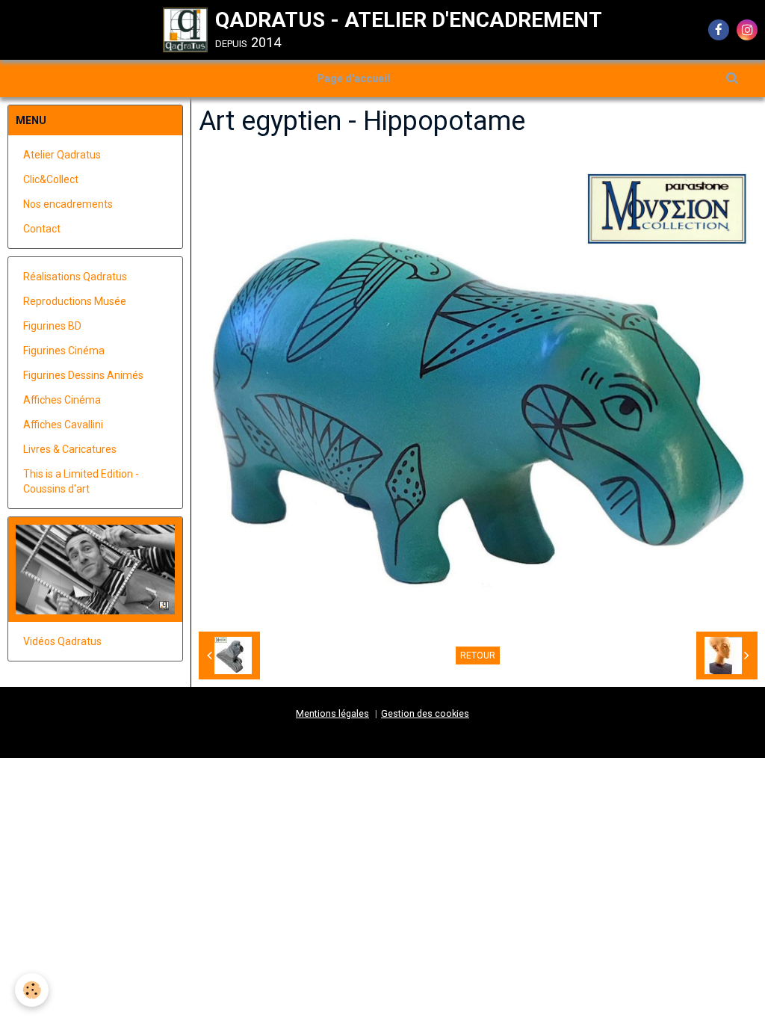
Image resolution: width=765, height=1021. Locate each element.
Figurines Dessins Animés (83, 375)
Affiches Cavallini (63, 425)
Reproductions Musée (74, 301)
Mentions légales (332, 713)
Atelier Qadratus (62, 155)
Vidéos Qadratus (62, 641)
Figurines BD (52, 326)
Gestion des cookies (425, 713)
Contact (42, 229)
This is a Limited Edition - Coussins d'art (81, 481)
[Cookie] (32, 990)
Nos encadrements (68, 204)
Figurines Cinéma (64, 351)
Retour (477, 655)
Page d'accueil (353, 78)
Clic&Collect (50, 179)
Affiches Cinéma (62, 400)
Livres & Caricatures (70, 449)
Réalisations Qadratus (75, 277)
